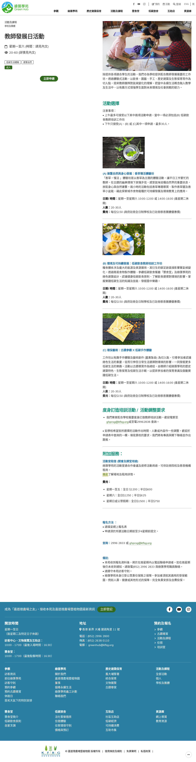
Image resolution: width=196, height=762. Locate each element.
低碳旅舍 (153, 11)
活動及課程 (117, 11)
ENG (186, 4)
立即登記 (106, 609)
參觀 (56, 11)
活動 (167, 4)
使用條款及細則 (113, 751)
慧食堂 (135, 11)
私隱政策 (146, 751)
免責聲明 (131, 751)
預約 (157, 4)
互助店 (171, 11)
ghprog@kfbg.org (117, 422)
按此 (105, 474)
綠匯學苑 (72, 11)
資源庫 (187, 11)
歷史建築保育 (94, 11)
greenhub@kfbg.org (101, 645)
